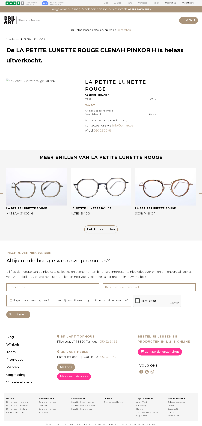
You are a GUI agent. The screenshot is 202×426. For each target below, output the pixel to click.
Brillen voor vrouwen (17, 405)
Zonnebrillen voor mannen (48, 404)
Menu (190, 20)
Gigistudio (141, 415)
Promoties (142, 3)
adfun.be (151, 424)
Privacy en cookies (118, 424)
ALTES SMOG (80, 213)
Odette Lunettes (176, 402)
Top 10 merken (144, 398)
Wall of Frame (188, 3)
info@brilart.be (122, 125)
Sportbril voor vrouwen (83, 405)
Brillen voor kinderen (17, 409)
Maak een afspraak (74, 376)
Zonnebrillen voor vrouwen (48, 411)
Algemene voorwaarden (95, 424)
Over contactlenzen (114, 402)
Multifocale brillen (15, 412)
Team (129, 3)
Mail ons (66, 367)
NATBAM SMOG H (19, 213)
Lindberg (141, 405)
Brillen (10, 398)
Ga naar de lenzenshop (161, 351)
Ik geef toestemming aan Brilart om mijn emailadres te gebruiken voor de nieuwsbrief (70, 301)
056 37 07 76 (109, 357)
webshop (14, 39)
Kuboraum (173, 415)
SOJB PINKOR (145, 213)
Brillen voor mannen (17, 402)
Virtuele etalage (19, 382)
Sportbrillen (78, 398)
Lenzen (108, 398)
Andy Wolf (141, 402)
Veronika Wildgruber (147, 412)
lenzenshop (124, 29)
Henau (139, 409)
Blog (106, 3)
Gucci (171, 412)
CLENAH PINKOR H (35, 39)
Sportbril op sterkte (81, 409)
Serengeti (173, 409)
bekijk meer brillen (101, 229)
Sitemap (133, 424)
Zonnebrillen (46, 398)
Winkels (117, 3)
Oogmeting (170, 3)
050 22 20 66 (103, 130)
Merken (156, 3)
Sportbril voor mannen (83, 402)
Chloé (171, 405)
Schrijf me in (18, 314)
